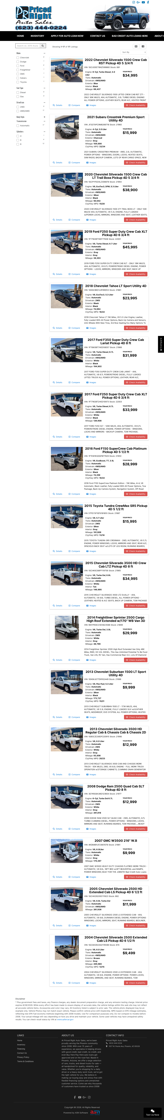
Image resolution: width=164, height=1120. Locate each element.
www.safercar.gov (65, 1019)
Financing (21, 1049)
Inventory (37, 35)
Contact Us (97, 35)
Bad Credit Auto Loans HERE (130, 35)
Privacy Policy (23, 1057)
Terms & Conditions (25, 1061)
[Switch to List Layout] (143, 46)
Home (20, 35)
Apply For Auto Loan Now (67, 35)
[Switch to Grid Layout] (136, 46)
